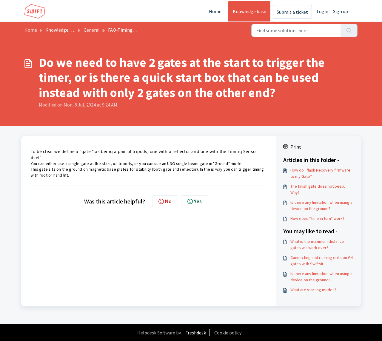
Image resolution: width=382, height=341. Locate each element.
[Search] (349, 30)
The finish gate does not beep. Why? (317, 189)
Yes (198, 201)
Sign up (340, 11)
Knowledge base (249, 11)
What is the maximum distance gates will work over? (317, 244)
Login (322, 11)
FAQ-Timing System (128, 30)
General (92, 30)
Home (215, 11)
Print (295, 147)
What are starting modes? (313, 289)
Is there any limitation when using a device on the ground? (321, 205)
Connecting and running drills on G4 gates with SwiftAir (321, 260)
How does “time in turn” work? (317, 218)
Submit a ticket (292, 12)
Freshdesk (195, 333)
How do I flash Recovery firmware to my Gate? (320, 173)
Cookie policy (227, 333)
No (168, 201)
